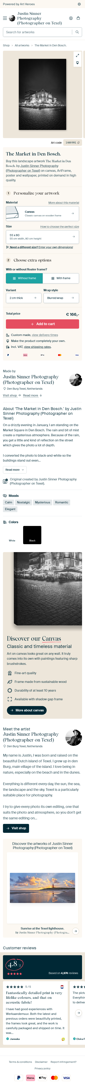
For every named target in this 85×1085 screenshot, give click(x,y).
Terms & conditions (20, 1062)
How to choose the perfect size (59, 226)
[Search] (77, 32)
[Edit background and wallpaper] (77, 62)
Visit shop (10, 396)
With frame (63, 278)
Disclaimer (41, 1062)
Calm (8, 502)
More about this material (63, 202)
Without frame (27, 278)
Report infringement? (63, 1062)
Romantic (61, 502)
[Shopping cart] (78, 18)
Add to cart (45, 324)
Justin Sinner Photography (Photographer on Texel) (39, 18)
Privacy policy (42, 1068)
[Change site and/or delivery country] (79, 4)
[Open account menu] (71, 18)
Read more (31, 396)
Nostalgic (23, 502)
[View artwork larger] (77, 55)
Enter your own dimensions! (41, 247)
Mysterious (42, 502)
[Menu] (5, 18)
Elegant (10, 509)
